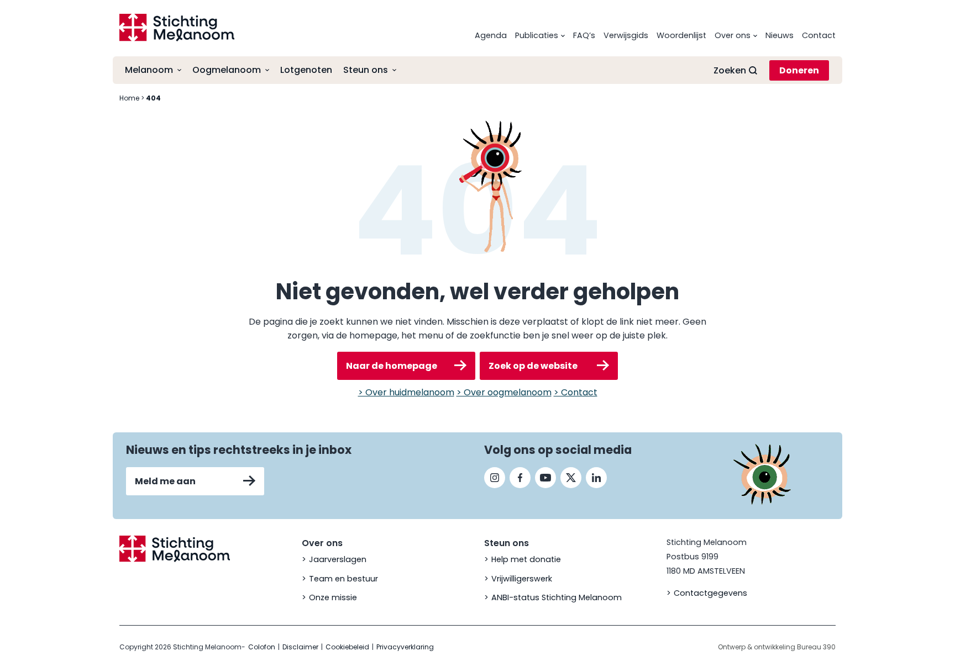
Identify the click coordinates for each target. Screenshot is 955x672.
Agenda (491, 35)
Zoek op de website (533, 365)
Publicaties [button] (536, 35)
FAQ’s (584, 35)
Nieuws (779, 35)
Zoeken (729, 70)
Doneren (799, 70)
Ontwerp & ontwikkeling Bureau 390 (777, 647)
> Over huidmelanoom (406, 392)
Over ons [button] (733, 35)
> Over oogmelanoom (504, 392)
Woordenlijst (681, 35)
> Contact (575, 392)
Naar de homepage (391, 365)
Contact (819, 35)
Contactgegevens (710, 593)
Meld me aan (165, 481)
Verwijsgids (626, 35)
